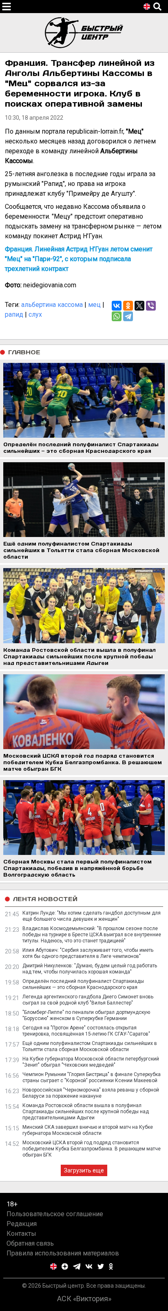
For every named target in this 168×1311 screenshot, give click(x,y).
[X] (139, 306)
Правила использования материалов (63, 1253)
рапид (14, 314)
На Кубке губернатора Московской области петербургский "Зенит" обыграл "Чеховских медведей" (90, 1062)
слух (35, 314)
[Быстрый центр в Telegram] (77, 1266)
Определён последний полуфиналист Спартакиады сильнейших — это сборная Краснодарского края (83, 984)
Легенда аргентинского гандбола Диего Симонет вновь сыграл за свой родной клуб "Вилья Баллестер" (87, 1000)
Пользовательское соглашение (55, 1214)
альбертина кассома (52, 305)
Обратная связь (30, 1243)
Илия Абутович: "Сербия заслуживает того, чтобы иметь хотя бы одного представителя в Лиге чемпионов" (87, 953)
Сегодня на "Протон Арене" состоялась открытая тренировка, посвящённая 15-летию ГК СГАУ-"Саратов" (86, 1031)
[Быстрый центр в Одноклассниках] (111, 1266)
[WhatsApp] (117, 316)
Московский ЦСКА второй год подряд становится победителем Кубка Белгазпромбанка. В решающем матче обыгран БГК (91, 1149)
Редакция (22, 1224)
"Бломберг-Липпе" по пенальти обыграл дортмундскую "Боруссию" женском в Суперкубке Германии (86, 1015)
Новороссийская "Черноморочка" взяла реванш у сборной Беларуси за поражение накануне (90, 1093)
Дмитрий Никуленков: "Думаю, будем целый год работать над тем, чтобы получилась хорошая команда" (89, 969)
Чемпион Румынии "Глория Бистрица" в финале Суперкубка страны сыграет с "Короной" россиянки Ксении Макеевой (91, 1077)
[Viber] (151, 306)
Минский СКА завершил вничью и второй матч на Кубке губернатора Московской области (87, 1130)
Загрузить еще (84, 1170)
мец (94, 305)
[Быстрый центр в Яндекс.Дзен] (65, 1266)
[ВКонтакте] (117, 306)
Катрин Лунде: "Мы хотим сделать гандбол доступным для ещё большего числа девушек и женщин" (91, 916)
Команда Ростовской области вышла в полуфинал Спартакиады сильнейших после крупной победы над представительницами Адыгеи (85, 1112)
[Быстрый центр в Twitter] (100, 1266)
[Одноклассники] (128, 306)
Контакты (21, 1233)
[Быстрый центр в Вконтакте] (89, 1266)
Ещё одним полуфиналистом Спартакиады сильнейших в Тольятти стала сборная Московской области (89, 1046)
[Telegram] (128, 316)
